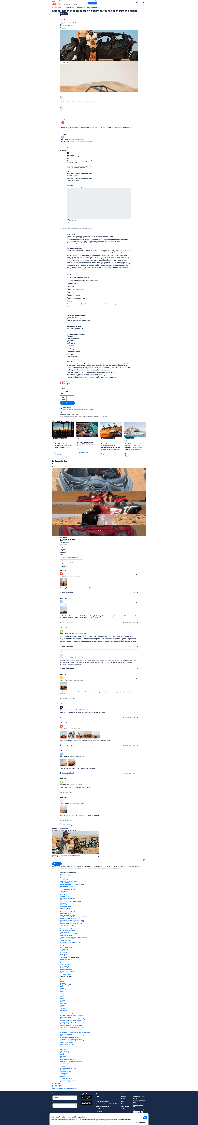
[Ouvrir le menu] (137, 574)
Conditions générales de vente (103, 1106)
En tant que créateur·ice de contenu (139, 1101)
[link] (63, 441)
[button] (62, 17)
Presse (122, 1103)
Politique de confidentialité (112, 868)
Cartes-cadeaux (125, 1106)
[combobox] (73, 4)
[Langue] (137, 2)
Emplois (123, 1098)
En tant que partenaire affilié (138, 1106)
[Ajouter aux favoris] (54, 440)
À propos (123, 1096)
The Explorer (124, 1108)
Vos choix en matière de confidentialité (105, 1103)
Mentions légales (100, 1098)
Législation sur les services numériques (105, 1108)
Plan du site (99, 1111)
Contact (98, 1096)
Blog (122, 1101)
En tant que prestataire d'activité (138, 1097)
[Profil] (143, 2)
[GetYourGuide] (54, 3)
